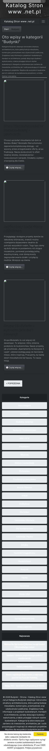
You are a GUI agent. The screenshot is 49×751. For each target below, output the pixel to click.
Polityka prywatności (33, 748)
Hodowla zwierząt (24, 422)
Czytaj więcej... (15, 167)
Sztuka (24, 545)
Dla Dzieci (24, 512)
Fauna (24, 577)
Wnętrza (24, 454)
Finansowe (24, 446)
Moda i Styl (24, 594)
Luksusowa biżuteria (24, 520)
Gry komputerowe (24, 528)
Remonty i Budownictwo (24, 430)
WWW (24, 495)
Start (6, 29)
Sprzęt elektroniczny (24, 618)
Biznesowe (24, 471)
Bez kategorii (24, 405)
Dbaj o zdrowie (25, 627)
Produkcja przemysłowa (24, 479)
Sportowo (24, 586)
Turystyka (24, 414)
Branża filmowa (24, 487)
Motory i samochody (24, 463)
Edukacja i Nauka (24, 536)
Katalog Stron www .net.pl (19, 21)
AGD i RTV (24, 438)
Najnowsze (24, 636)
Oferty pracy (24, 602)
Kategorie (24, 397)
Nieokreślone (24, 561)
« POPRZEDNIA (13, 383)
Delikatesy (24, 504)
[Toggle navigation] (43, 21)
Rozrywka (24, 610)
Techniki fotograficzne (24, 553)
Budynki (24, 569)
